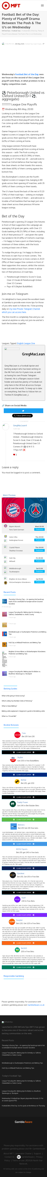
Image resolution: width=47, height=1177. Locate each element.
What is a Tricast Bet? (9, 716)
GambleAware (27, 1157)
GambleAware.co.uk (36, 1005)
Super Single (37, 44)
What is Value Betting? (9, 706)
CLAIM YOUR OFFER (23, 752)
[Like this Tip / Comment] (14, 454)
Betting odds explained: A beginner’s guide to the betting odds (23, 711)
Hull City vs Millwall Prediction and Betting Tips (25, 643)
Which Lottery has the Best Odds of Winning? (17, 701)
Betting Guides (10, 688)
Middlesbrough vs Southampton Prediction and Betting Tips (22, 1063)
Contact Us (10, 1157)
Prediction (39, 529)
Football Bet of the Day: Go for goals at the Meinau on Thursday (23, 1106)
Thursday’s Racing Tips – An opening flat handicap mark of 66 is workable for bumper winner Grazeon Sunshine (26, 601)
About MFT (9, 1153)
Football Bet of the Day (27, 74)
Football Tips (16, 31)
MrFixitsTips (6, 31)
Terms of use (18, 1160)
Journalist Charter (23, 1153)
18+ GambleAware (37, 1148)
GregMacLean (33, 354)
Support (37, 1153)
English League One (26, 343)
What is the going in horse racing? (13, 696)
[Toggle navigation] (42, 5)
